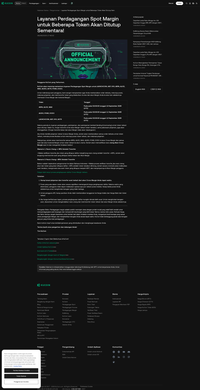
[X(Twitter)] (114, 352)
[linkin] (119, 357)
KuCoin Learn (66, 316)
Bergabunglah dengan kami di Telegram (51, 255)
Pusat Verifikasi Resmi (94, 313)
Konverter (65, 319)
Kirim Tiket (91, 304)
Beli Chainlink (41, 377)
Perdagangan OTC (68, 322)
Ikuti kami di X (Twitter (45, 251)
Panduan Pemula (93, 299)
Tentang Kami (42, 299)
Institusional (117, 299)
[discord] (129, 352)
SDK (63, 354)
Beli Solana (41, 363)
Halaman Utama (42, 10)
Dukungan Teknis (93, 307)
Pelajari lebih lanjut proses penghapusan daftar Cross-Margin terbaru (62, 172)
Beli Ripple (40, 357)
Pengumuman (55, 10)
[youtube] (124, 352)
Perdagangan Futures (69, 307)
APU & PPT (41, 335)
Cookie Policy (17, 366)
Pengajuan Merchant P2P (121, 304)
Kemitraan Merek (43, 310)
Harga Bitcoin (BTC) (144, 299)
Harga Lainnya (142, 310)
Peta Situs (90, 322)
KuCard (65, 301)
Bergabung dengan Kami (45, 301)
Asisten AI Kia (67, 325)
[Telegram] (119, 352)
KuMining (65, 313)
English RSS (140, 89)
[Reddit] (114, 357)
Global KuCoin (67, 259)
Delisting (90, 319)
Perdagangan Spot (68, 304)
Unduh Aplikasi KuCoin (45, 247)
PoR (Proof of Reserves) (45, 319)
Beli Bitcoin (41, 351)
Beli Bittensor (41, 366)
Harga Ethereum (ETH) (145, 301)
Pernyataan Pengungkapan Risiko (46, 331)
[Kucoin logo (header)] (7, 3)
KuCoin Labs (41, 313)
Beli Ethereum (42, 354)
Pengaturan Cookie (21, 382)
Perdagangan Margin (69, 310)
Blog (38, 304)
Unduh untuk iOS (93, 354)
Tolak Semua (21, 376)
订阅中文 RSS (155, 89)
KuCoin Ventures (43, 316)
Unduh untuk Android (94, 351)
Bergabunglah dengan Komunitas (49, 259)
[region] (21, 369)
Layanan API (117, 301)
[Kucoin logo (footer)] (44, 285)
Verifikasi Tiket (92, 310)
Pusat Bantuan (92, 301)
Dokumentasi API (68, 351)
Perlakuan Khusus (93, 316)
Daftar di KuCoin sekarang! (47, 243)
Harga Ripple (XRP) (144, 304)
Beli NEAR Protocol (43, 375)
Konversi (65, 299)
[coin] (114, 362)
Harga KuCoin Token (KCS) (147, 307)
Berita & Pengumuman (45, 307)
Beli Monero (41, 360)
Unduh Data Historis (69, 357)
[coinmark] (129, 357)
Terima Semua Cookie (21, 370)
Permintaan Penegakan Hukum (47, 338)
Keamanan (41, 322)
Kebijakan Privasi (43, 327)
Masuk (171, 3)
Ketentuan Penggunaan (45, 325)
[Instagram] (124, 357)
